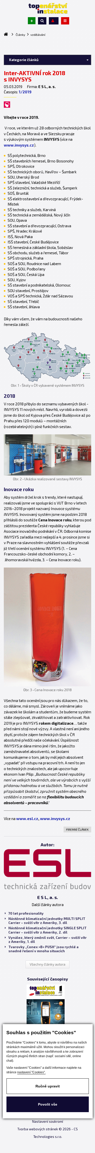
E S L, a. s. (47, 897)
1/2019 (25, 92)
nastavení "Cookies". (31, 1072)
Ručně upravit (47, 1086)
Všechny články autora (47, 964)
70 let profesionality (26, 913)
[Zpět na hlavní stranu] (48, 8)
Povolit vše (47, 1104)
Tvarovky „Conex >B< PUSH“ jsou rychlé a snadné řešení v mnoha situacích (43, 949)
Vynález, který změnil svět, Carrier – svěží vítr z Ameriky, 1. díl (47, 940)
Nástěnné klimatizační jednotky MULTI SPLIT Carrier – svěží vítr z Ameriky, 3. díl (46, 921)
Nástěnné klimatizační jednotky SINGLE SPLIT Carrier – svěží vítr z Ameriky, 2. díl (47, 930)
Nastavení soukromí (47, 1121)
